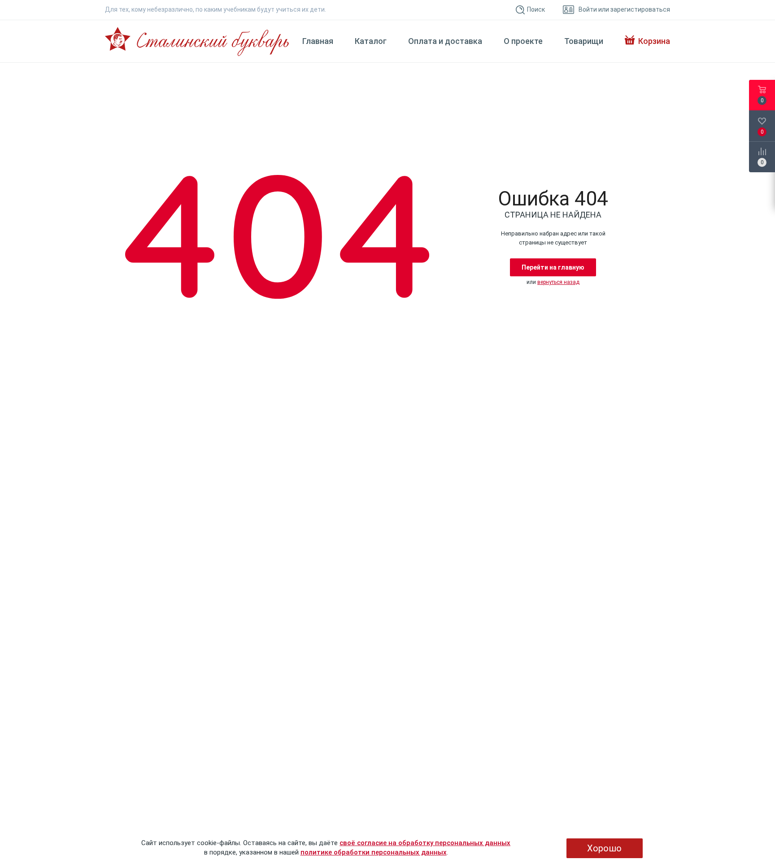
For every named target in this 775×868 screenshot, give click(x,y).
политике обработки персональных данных (373, 852)
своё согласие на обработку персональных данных (425, 843)
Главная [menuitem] (317, 41)
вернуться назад (558, 282)
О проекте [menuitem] (523, 41)
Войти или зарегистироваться (624, 9)
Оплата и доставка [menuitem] (445, 41)
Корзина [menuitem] (654, 41)
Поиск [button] (536, 9)
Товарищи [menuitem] (583, 41)
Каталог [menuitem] (371, 41)
